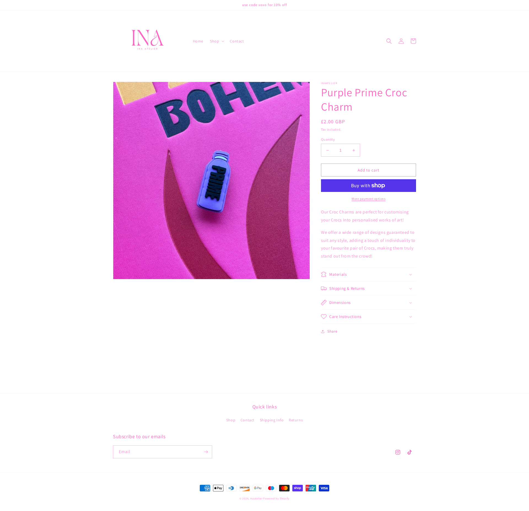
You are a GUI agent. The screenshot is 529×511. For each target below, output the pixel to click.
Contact (248, 420)
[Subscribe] (206, 451)
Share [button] (332, 331)
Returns (296, 420)
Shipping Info (272, 420)
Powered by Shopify (276, 498)
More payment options (368, 199)
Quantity (328, 139)
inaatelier (256, 498)
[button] (216, 41)
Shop (230, 420)
